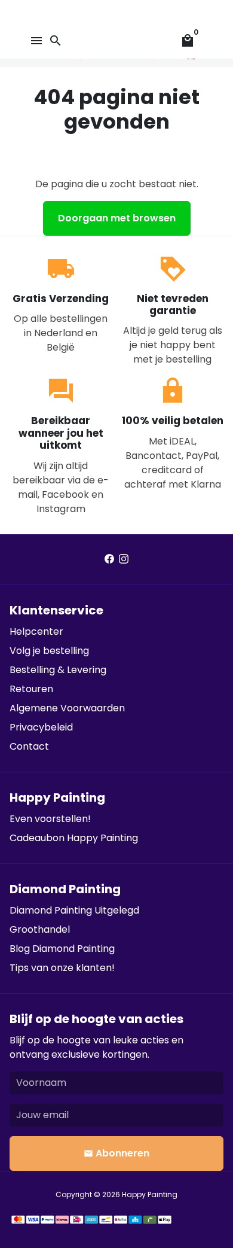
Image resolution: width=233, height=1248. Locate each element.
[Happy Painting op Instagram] (123, 559)
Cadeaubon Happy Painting (74, 838)
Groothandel (40, 929)
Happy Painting (149, 1194)
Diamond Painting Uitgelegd (74, 910)
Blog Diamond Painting (62, 948)
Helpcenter (36, 631)
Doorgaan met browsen (117, 218)
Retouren (31, 689)
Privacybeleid (41, 727)
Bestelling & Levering (58, 670)
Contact (29, 746)
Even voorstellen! (50, 819)
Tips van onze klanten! (62, 968)
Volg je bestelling (49, 651)
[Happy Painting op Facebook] (109, 559)
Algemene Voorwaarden (67, 708)
